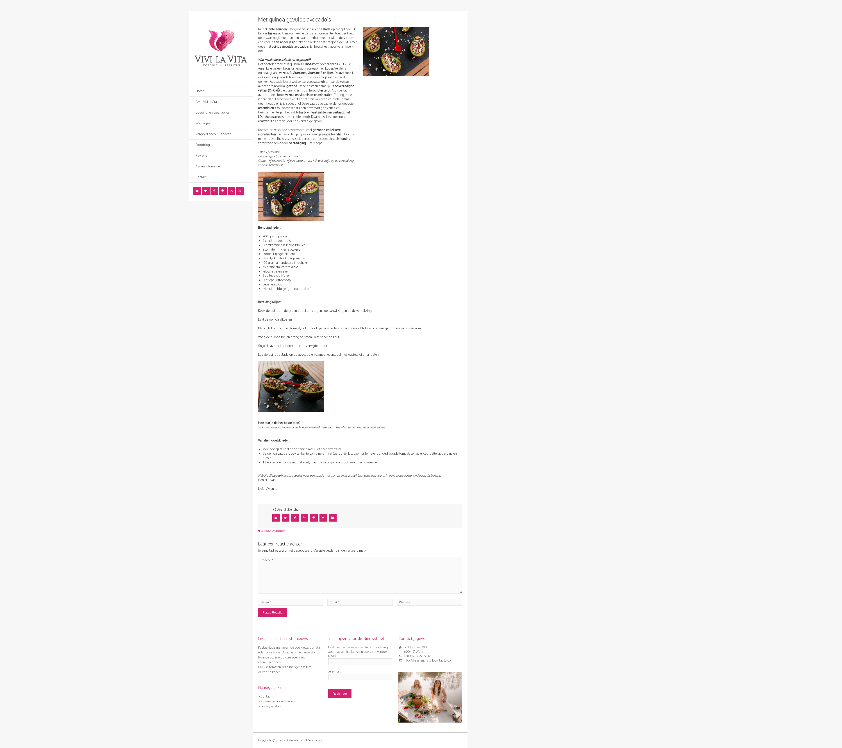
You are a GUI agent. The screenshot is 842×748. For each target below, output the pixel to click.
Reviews (201, 155)
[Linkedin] (231, 191)
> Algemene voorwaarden (276, 701)
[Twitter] (206, 191)
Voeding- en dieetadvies (213, 112)
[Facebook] (214, 191)
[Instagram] (240, 191)
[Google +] (304, 518)
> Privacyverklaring (271, 706)
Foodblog (203, 145)
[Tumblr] (323, 518)
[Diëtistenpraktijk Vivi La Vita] (220, 48)
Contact (201, 177)
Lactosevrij (266, 530)
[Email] (197, 191)
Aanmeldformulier (208, 166)
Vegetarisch (279, 530)
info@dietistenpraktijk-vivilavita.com (428, 660)
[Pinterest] (223, 191)
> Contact (264, 696)
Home (200, 91)
